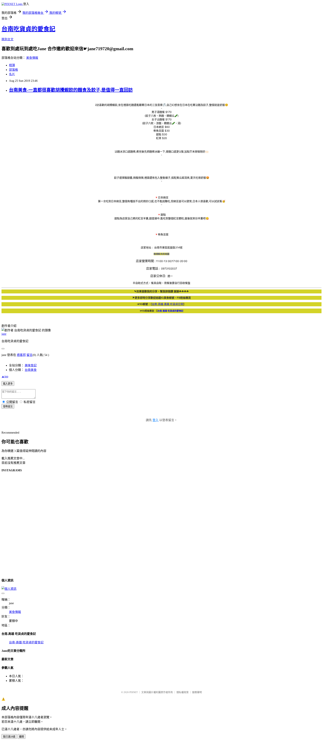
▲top (4, 376)
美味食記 (31, 365)
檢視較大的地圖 (161, 254)
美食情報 (32, 57)
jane (3, 333)
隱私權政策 (182, 692)
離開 (21, 736)
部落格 (13, 69)
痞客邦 (21, 355)
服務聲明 (197, 692)
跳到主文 (7, 39)
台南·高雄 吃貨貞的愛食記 (26, 642)
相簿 (12, 65)
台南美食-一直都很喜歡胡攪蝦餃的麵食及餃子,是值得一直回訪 (71, 90)
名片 (12, 74)
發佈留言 (8, 406)
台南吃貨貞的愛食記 (28, 29)
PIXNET (133, 692)
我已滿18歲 (9, 736)
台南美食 (31, 369)
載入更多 (8, 383)
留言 (30, 355)
